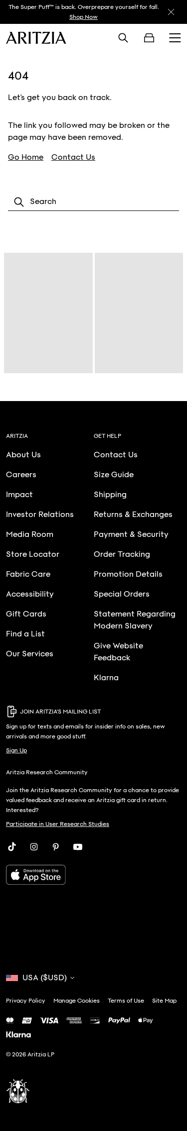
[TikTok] (12, 847)
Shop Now (83, 17)
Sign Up (16, 750)
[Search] (123, 38)
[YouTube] (78, 847)
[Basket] (149, 38)
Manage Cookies (76, 1001)
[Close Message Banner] (171, 12)
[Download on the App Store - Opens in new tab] (93, 875)
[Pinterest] (56, 847)
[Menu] (175, 38)
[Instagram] (34, 847)
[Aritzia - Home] (36, 38)
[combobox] (93, 202)
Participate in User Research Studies (57, 824)
